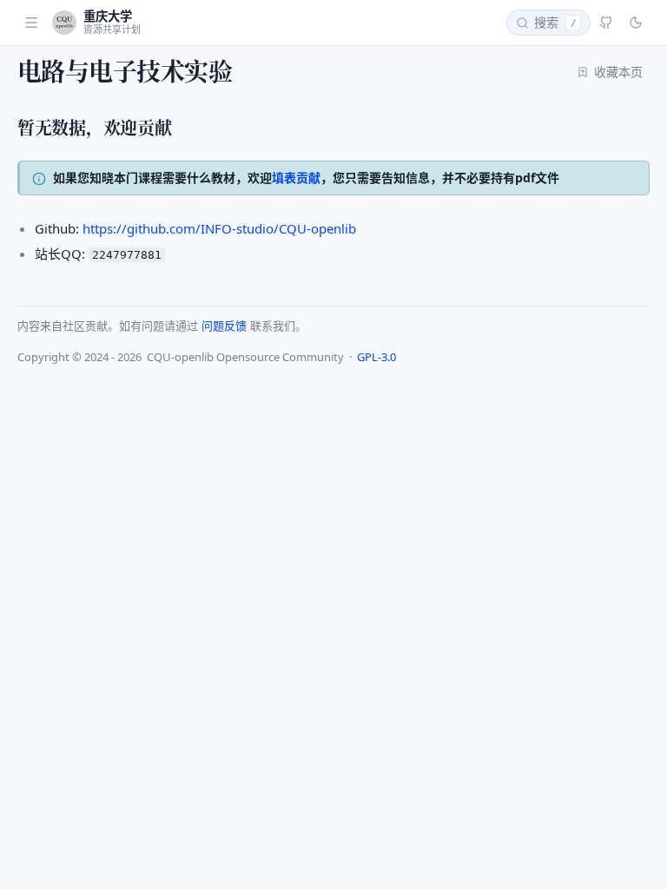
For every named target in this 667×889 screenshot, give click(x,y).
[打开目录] (31, 22)
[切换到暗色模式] (636, 22)
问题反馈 (224, 325)
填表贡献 (296, 177)
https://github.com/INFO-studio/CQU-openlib (219, 228)
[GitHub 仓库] (606, 22)
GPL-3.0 (376, 357)
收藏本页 (618, 71)
